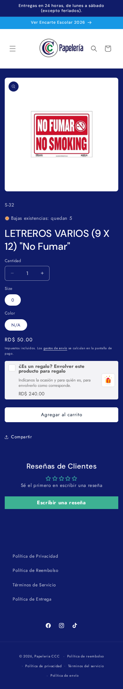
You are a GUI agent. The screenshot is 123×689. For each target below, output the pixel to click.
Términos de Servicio (34, 585)
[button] (13, 49)
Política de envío (64, 675)
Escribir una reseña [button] (61, 502)
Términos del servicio (86, 665)
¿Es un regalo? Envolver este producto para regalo (52, 369)
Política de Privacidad (35, 556)
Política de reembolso (85, 656)
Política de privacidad (43, 665)
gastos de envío (55, 348)
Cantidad (13, 261)
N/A (15, 325)
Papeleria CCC (47, 656)
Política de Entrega (32, 599)
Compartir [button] (21, 437)
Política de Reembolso (36, 570)
